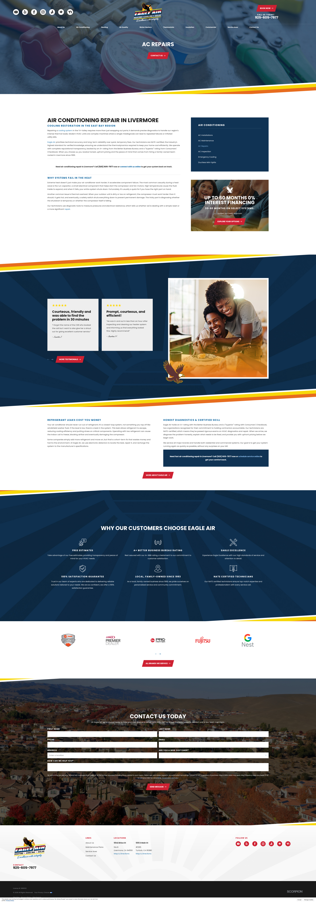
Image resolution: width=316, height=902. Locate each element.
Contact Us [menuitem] (254, 27)
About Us (90, 843)
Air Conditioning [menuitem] (83, 27)
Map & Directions (121, 853)
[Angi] (52, 12)
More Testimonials (68, 359)
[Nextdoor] (70, 12)
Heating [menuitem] (104, 27)
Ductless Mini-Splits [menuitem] (207, 162)
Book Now (265, 8)
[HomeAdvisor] (61, 12)
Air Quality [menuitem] (123, 27)
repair (67, 209)
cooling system (65, 130)
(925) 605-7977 (105, 166)
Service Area (91, 851)
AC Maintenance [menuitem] (206, 140)
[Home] (147, 12)
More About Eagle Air (156, 475)
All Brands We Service (157, 663)
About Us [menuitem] (61, 27)
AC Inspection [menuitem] (204, 151)
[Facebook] (34, 12)
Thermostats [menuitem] (168, 27)
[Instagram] (43, 12)
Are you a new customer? (174, 750)
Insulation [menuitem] (190, 27)
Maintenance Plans (94, 847)
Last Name (165, 729)
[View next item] (52, 359)
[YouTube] (16, 12)
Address (52, 750)
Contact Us (157, 55)
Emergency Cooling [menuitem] (207, 157)
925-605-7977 (266, 17)
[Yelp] (25, 12)
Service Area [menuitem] (233, 27)
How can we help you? (60, 761)
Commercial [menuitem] (211, 27)
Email (162, 740)
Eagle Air (51, 142)
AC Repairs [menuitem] (203, 146)
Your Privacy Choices (42, 892)
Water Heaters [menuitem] (146, 27)
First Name (53, 729)
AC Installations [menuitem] (205, 135)
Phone (50, 740)
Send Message (157, 787)
